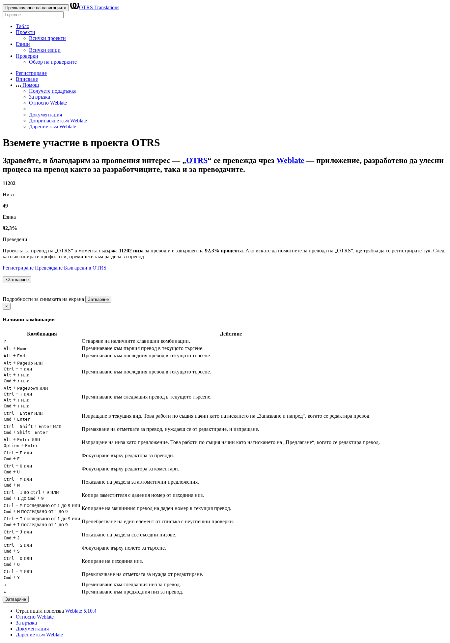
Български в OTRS (85, 268)
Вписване (27, 79)
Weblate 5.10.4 (81, 611)
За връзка (39, 97)
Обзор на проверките (53, 62)
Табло (22, 26)
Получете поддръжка (52, 91)
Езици (23, 44)
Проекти (25, 32)
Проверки (27, 56)
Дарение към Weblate (52, 126)
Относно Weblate (48, 103)
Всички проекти (47, 38)
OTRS (197, 160)
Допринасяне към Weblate (58, 120)
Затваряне (98, 299)
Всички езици (45, 50)
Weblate (290, 160)
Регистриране (31, 73)
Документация (45, 114)
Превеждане (49, 268)
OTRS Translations (99, 7)
